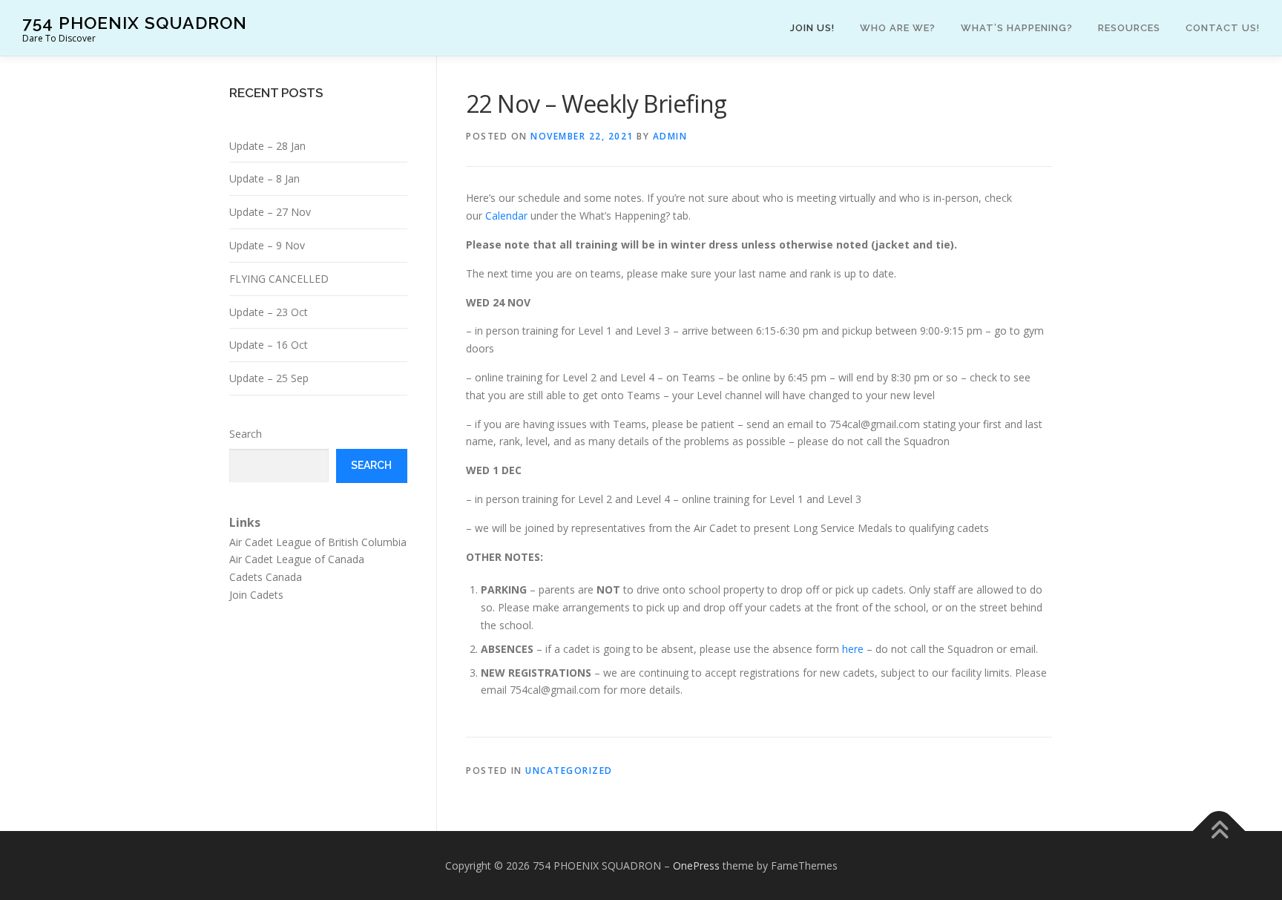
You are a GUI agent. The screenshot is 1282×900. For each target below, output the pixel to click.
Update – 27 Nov (270, 212)
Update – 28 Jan (267, 146)
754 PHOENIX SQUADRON (134, 23)
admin (670, 136)
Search (245, 434)
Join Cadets (256, 595)
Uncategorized (569, 770)
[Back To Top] (1219, 830)
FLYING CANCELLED (279, 279)
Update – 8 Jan (264, 178)
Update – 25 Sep (269, 378)
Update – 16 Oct (268, 345)
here (854, 649)
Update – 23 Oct (268, 312)
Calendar (506, 215)
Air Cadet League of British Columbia (318, 542)
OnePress (696, 865)
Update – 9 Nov (267, 245)
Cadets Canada (265, 577)
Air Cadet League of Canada (296, 559)
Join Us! (812, 27)
